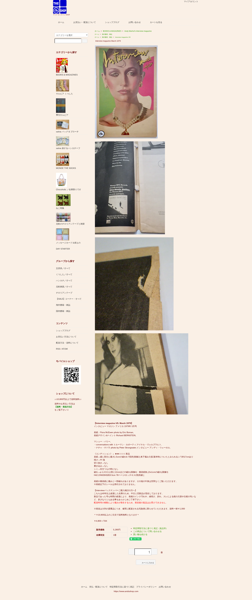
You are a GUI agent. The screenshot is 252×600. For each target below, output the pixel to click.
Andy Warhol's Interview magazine (138, 31)
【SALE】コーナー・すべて (69, 299)
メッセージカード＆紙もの (68, 243)
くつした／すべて (64, 274)
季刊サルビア (62, 115)
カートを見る (156, 22)
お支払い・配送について (84, 22)
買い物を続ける (140, 534)
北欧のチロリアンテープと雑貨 (70, 224)
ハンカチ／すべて (64, 280)
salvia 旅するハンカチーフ (68, 148)
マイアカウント (191, 1)
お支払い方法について (66, 336)
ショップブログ (112, 22)
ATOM (65, 349)
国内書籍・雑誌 (63, 311)
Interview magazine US (123, 37)
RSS (58, 349)
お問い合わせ (134, 22)
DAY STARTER (63, 249)
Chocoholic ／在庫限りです (68, 189)
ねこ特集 (60, 208)
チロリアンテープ (64, 293)
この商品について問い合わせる (147, 531)
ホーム (61, 22)
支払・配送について (98, 587)
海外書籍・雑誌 (107, 34)
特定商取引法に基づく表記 (122, 587)
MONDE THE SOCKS (66, 168)
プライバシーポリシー (146, 587)
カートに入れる (148, 562)
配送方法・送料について (67, 343)
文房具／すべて (63, 268)
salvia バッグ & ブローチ (67, 131)
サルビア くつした (64, 93)
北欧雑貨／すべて (64, 286)
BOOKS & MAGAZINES (112, 31)
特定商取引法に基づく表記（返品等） (150, 528)
